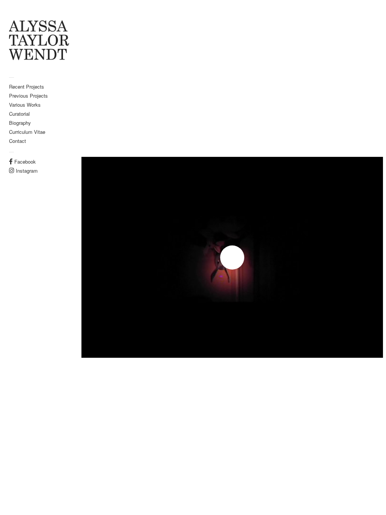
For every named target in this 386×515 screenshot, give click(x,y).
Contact (17, 140)
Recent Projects (26, 86)
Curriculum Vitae (27, 131)
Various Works (25, 104)
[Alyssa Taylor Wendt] (39, 40)
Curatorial (19, 113)
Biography (20, 122)
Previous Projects (28, 95)
